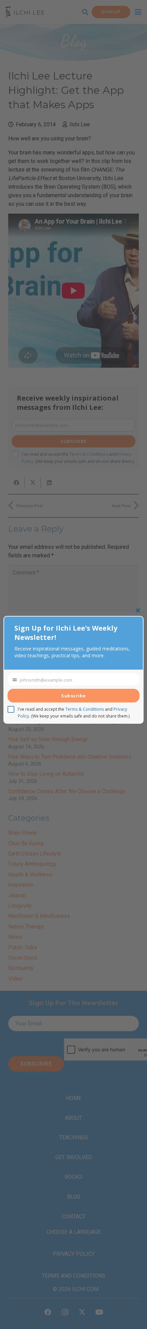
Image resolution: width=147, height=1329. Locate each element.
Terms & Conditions (84, 709)
